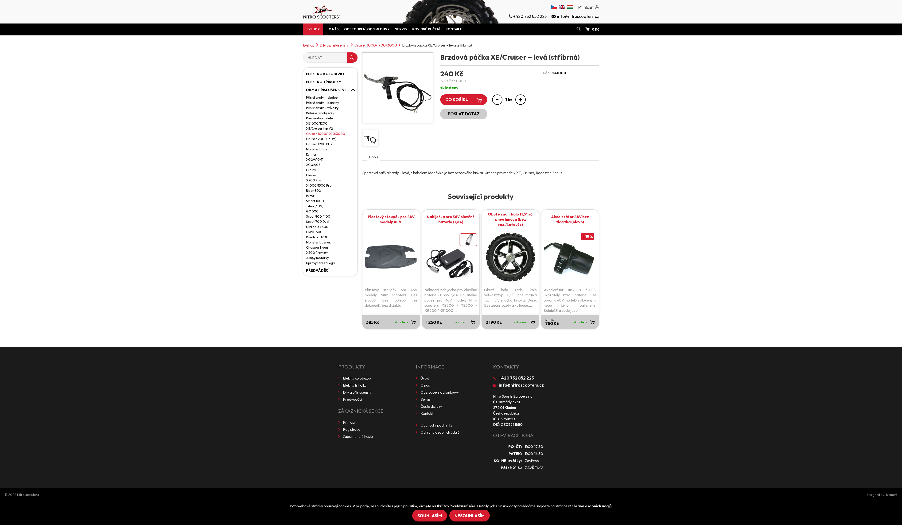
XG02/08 (313, 165)
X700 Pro (313, 180)
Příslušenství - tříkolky (322, 108)
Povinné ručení (426, 29)
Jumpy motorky (317, 258)
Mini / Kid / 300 (317, 227)
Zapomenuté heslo (358, 436)
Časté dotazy (431, 406)
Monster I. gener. (318, 242)
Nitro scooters (28, 495)
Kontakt (454, 29)
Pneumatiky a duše (319, 118)
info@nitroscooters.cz (521, 385)
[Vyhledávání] (578, 29)
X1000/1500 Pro (319, 185)
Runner (311, 154)
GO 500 (312, 211)
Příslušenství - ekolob (322, 97)
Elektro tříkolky (323, 82)
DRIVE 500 (314, 232)
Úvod (424, 378)
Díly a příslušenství (334, 45)
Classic (311, 175)
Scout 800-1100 (318, 216)
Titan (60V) (314, 206)
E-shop (313, 29)
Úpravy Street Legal (320, 263)
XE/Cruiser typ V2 (319, 128)
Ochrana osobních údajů (439, 432)
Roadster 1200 (317, 237)
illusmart (891, 495)
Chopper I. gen (317, 247)
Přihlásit (349, 422)
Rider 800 (313, 190)
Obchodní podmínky (436, 425)
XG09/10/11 (314, 159)
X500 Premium (317, 253)
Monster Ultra (316, 149)
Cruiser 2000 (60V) (321, 139)
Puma (310, 196)
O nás (334, 29)
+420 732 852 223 (516, 378)
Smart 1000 (315, 201)
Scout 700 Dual (317, 221)
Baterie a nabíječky (320, 113)
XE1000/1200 (316, 123)
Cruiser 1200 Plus (319, 144)
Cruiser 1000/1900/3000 (375, 45)
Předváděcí (317, 270)
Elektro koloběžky (325, 74)
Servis (401, 29)
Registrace (351, 429)
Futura (311, 170)
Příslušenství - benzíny (322, 103)
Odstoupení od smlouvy (367, 29)
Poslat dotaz (464, 114)
